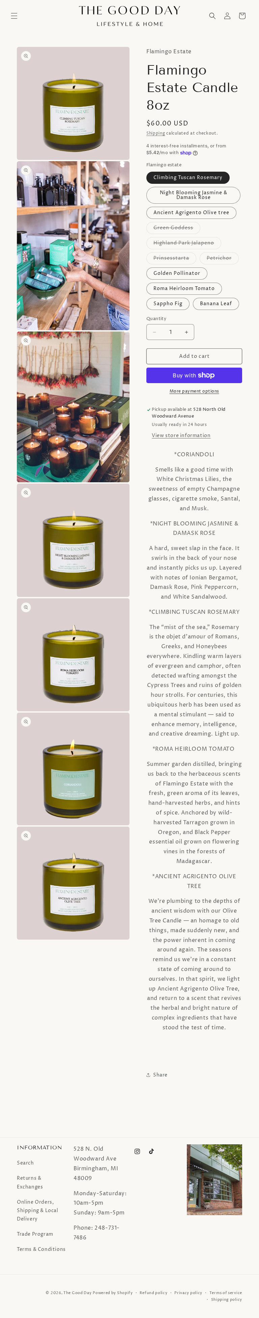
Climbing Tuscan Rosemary (188, 177)
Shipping (155, 133)
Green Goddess (176, 229)
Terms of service (225, 1292)
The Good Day (77, 1292)
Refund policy (153, 1292)
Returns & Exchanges (30, 1182)
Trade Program (35, 1234)
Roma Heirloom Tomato (184, 288)
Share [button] (160, 1075)
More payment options (194, 391)
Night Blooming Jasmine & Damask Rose (193, 195)
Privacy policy (188, 1292)
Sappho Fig (167, 303)
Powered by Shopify (113, 1292)
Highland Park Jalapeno (187, 244)
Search (25, 1163)
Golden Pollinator (176, 273)
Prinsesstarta (174, 259)
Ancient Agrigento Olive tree (191, 212)
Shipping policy (226, 1299)
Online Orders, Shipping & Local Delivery (37, 1210)
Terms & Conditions (41, 1249)
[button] (14, 15)
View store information (181, 435)
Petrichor (223, 259)
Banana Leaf (216, 303)
